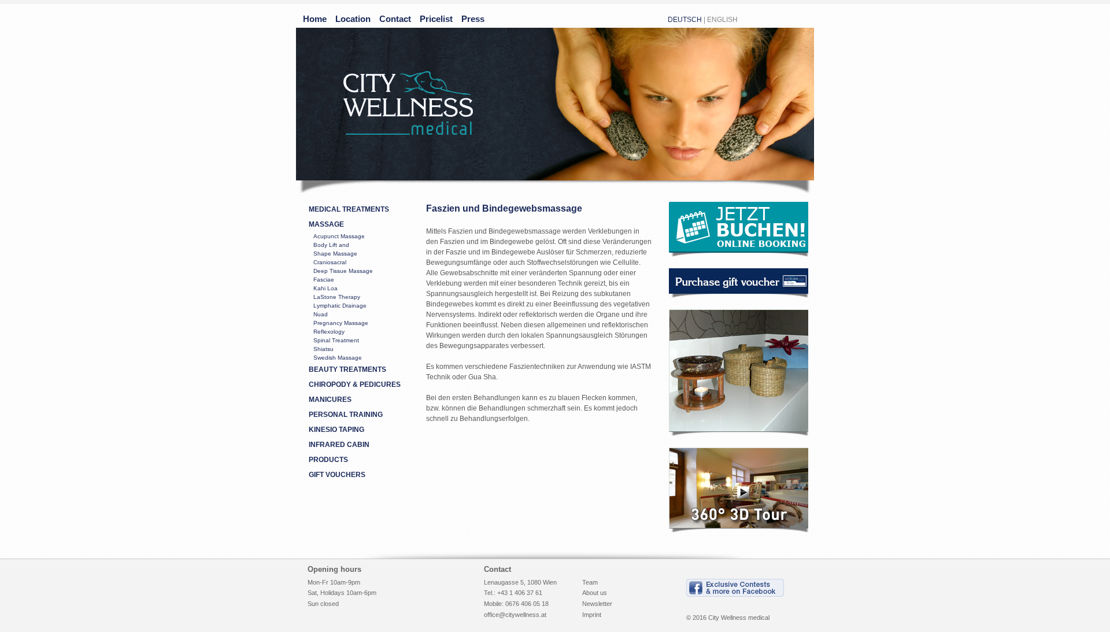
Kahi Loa (325, 288)
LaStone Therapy (336, 297)
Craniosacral (329, 262)
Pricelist (436, 19)
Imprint (591, 614)
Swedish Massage (337, 357)
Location (353, 19)
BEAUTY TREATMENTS (347, 369)
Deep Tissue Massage (343, 271)
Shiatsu (323, 349)
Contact (395, 19)
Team (590, 582)
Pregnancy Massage (340, 323)
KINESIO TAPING (336, 429)
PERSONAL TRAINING (346, 414)
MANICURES (330, 399)
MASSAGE (326, 224)
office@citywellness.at (515, 614)
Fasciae (323, 279)
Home (315, 19)
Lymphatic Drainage (340, 305)
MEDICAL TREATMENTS (349, 209)
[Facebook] (735, 596)
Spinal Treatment (336, 340)
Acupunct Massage (339, 236)
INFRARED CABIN (339, 444)
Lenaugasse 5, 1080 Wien (520, 582)
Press (472, 19)
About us (594, 592)
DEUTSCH (685, 20)
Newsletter (597, 603)
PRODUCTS (328, 459)
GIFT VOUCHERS (337, 474)
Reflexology (329, 331)
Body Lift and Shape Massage (335, 249)
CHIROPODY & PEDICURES (355, 384)
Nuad (320, 314)
